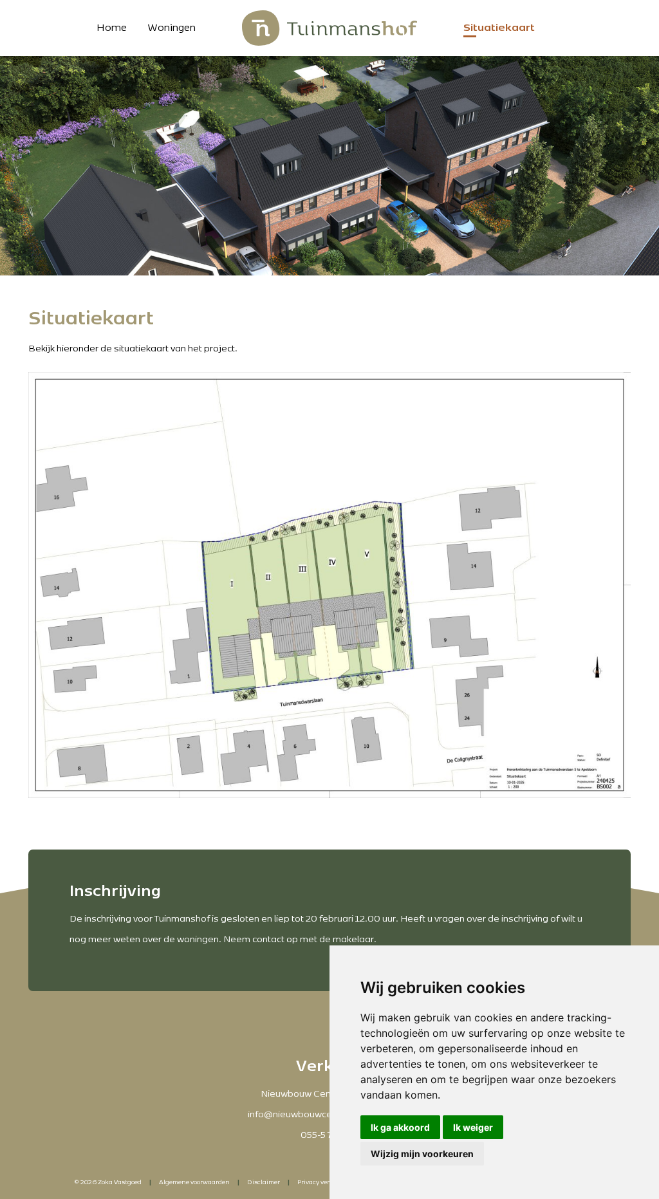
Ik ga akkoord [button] (400, 1127)
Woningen (171, 28)
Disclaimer (263, 1182)
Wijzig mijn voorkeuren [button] (422, 1153)
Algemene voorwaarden (194, 1182)
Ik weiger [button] (473, 1127)
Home (112, 28)
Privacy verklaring (324, 1182)
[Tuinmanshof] (329, 28)
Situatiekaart (499, 28)
